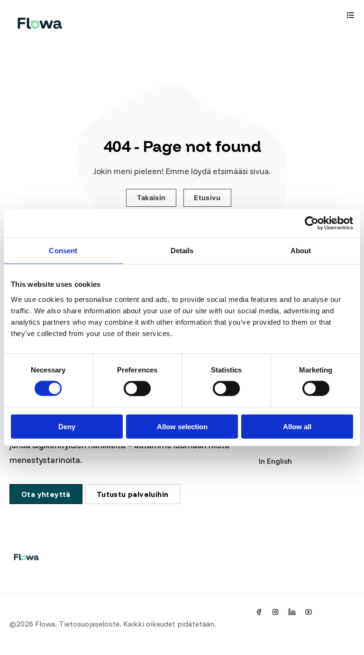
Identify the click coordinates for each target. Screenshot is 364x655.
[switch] (137, 388)
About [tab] (301, 251)
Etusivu (207, 198)
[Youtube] (308, 612)
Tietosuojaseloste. (90, 623)
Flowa (45, 623)
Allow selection (182, 426)
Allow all (297, 426)
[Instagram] (275, 612)
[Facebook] (258, 612)
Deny (66, 426)
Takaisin (151, 198)
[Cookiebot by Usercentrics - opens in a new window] (311, 223)
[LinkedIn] (292, 612)
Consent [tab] (63, 251)
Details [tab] (182, 251)
